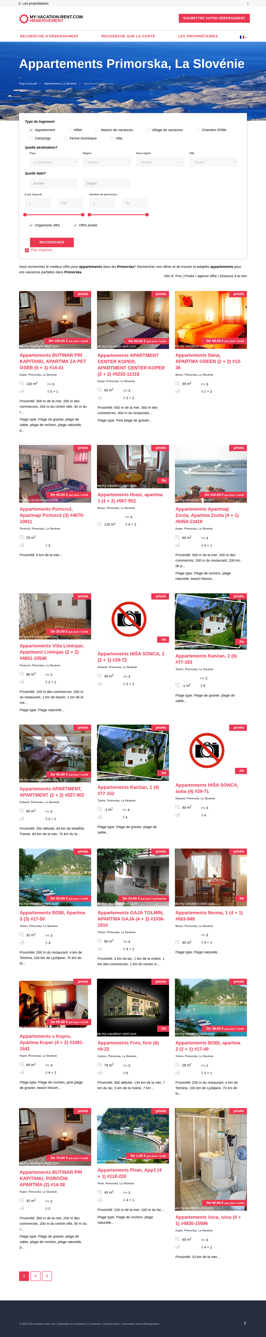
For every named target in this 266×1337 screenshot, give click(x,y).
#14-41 (53, 361)
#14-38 (51, 1178)
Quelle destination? (41, 147)
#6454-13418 (207, 515)
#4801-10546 (52, 652)
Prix (178, 276)
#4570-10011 (52, 515)
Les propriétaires (34, 3)
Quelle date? (35, 173)
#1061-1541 (52, 1042)
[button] (54, 162)
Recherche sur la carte (128, 36)
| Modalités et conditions (71, 1323)
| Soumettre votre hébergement (140, 1323)
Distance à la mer (233, 276)
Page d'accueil (28, 83)
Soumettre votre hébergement (214, 18)
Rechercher (52, 242)
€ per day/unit (33, 194)
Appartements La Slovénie (60, 83)
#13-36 (208, 361)
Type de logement (40, 122)
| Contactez (94, 1323)
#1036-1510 (131, 919)
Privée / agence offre (200, 276)
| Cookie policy (111, 1323)
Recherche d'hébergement (49, 36)
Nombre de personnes (103, 194)
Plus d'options (41, 250)
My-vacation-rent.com (56, 19)
